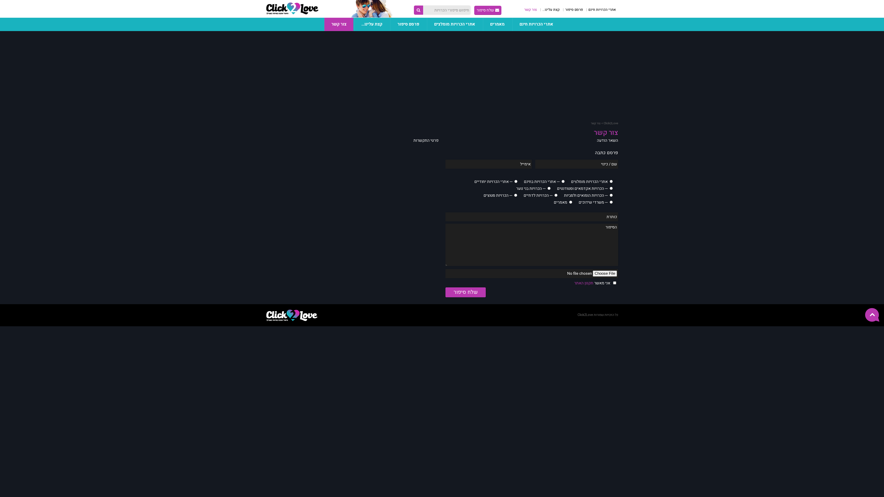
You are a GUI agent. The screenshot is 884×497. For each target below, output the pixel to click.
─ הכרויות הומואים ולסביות (586, 195)
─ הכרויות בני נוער (531, 189)
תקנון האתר (583, 283)
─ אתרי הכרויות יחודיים (493, 182)
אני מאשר (592, 283)
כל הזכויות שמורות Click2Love (598, 314)
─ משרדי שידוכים (593, 202)
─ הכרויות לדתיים (538, 195)
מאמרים (497, 24)
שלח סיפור (485, 10)
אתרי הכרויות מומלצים (454, 24)
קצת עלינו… (551, 9)
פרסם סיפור (574, 9)
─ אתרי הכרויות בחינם (542, 182)
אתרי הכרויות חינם (602, 9)
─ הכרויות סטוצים (498, 195)
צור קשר (530, 9)
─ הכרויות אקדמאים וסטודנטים (582, 189)
